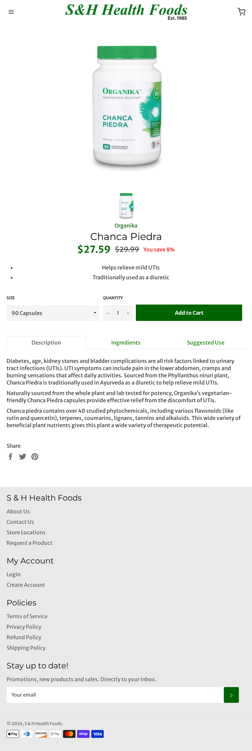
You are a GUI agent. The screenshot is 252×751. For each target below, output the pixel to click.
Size (11, 297)
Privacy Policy (24, 626)
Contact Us (20, 522)
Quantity (113, 297)
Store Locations (26, 532)
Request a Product (29, 543)
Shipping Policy (26, 647)
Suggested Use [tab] (205, 342)
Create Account (26, 585)
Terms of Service (27, 616)
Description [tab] (46, 342)
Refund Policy (24, 637)
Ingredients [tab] (125, 342)
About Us (18, 511)
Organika (126, 225)
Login (14, 574)
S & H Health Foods (43, 723)
